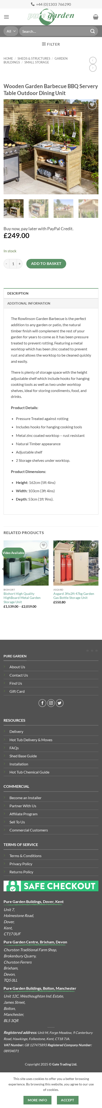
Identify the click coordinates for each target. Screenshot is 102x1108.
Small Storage (36, 62)
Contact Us (18, 675)
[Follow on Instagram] (51, 703)
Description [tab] (17, 293)
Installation (18, 764)
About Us (17, 666)
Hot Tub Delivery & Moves (30, 739)
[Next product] (93, 60)
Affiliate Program (23, 814)
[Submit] (92, 31)
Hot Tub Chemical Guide (29, 772)
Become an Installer (25, 797)
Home (8, 58)
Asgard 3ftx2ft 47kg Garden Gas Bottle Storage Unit (73, 596)
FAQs (14, 747)
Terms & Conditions (25, 855)
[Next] (90, 146)
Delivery (16, 731)
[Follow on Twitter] (60, 703)
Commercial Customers (28, 830)
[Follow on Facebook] (42, 703)
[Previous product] (93, 68)
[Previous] (11, 146)
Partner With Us (22, 805)
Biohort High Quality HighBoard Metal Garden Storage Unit (22, 598)
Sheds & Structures (34, 58)
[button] (6, 17)
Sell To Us (17, 822)
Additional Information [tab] (29, 303)
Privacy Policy (20, 863)
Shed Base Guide (23, 756)
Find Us (15, 683)
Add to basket (46, 263)
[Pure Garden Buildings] (51, 17)
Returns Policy (21, 871)
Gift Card (17, 691)
